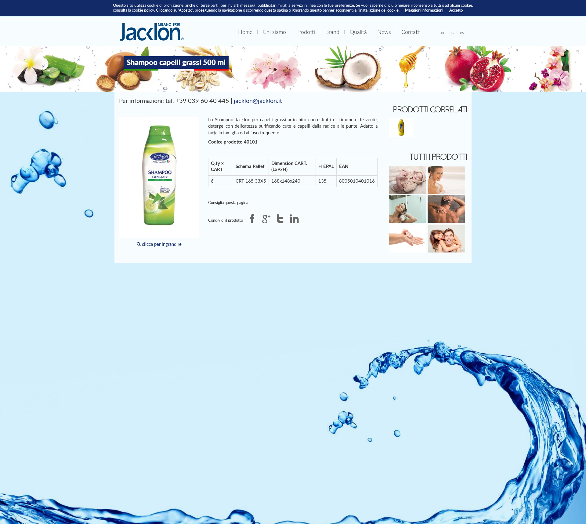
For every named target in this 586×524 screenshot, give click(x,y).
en (443, 33)
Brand (332, 32)
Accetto (456, 10)
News (384, 32)
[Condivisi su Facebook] (252, 219)
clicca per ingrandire (161, 244)
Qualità (358, 32)
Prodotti (305, 32)
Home (245, 32)
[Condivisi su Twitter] (280, 219)
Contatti (411, 32)
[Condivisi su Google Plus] (266, 219)
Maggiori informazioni (424, 10)
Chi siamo (274, 32)
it (452, 33)
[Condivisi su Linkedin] (294, 219)
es (462, 33)
